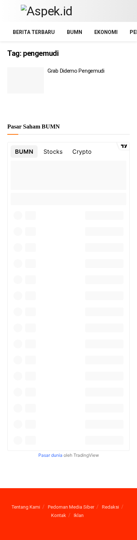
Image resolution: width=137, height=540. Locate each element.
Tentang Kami (26, 507)
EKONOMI (106, 32)
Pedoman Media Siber (71, 507)
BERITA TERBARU (34, 32)
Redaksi (110, 507)
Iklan (79, 515)
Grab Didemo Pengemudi (75, 71)
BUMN (74, 32)
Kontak (58, 515)
